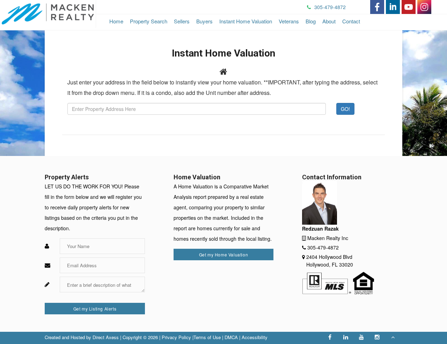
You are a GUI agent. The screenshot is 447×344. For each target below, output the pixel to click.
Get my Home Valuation (223, 254)
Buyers (204, 21)
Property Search (148, 21)
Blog (311, 21)
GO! (345, 108)
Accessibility (255, 337)
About (329, 21)
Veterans (289, 21)
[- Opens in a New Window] (377, 7)
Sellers (182, 21)
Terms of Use (207, 337)
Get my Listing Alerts (95, 309)
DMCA (231, 337)
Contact (351, 21)
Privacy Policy (176, 337)
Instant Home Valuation (245, 21)
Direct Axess (106, 337)
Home (116, 21)
